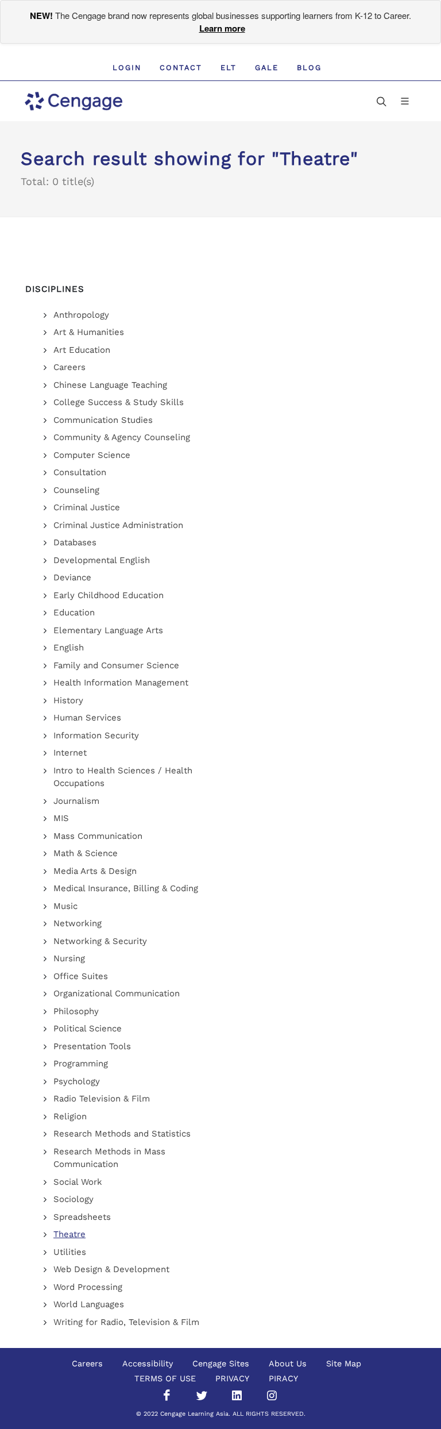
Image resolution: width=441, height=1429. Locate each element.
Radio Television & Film (101, 1098)
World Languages (88, 1304)
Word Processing (87, 1287)
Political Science (87, 1028)
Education (74, 612)
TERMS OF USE (165, 1378)
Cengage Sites (220, 1363)
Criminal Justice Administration (118, 525)
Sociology (73, 1199)
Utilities (69, 1252)
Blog (309, 67)
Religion (70, 1116)
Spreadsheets (82, 1217)
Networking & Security (100, 941)
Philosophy (76, 1011)
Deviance (72, 577)
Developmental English (101, 560)
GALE (266, 67)
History (68, 700)
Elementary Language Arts (108, 630)
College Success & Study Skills (118, 402)
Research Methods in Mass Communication (109, 1158)
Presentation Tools (92, 1046)
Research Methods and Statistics (122, 1133)
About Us (288, 1363)
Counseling (76, 490)
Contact (181, 67)
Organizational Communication (116, 993)
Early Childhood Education (108, 595)
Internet (70, 753)
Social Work (77, 1182)
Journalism (76, 801)
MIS (61, 818)
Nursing (69, 958)
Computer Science (91, 455)
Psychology (76, 1081)
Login (127, 67)
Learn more (222, 28)
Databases (74, 542)
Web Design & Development (111, 1269)
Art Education (81, 350)
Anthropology (81, 315)
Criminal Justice (86, 507)
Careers (69, 367)
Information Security (96, 735)
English (68, 647)
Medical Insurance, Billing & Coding (125, 888)
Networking (77, 923)
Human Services (87, 717)
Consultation (79, 472)
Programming (80, 1063)
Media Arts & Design (95, 871)
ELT (228, 67)
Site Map (343, 1363)
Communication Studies (103, 420)
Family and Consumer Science (116, 665)
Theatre (69, 1234)
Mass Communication (97, 836)
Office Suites (80, 976)
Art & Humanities (88, 332)
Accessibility (147, 1363)
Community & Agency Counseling (121, 437)
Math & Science (85, 853)
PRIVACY (232, 1378)
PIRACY (283, 1378)
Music (65, 906)
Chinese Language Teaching (110, 385)
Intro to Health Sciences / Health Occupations (122, 777)
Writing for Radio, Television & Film (126, 1322)
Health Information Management (120, 682)
